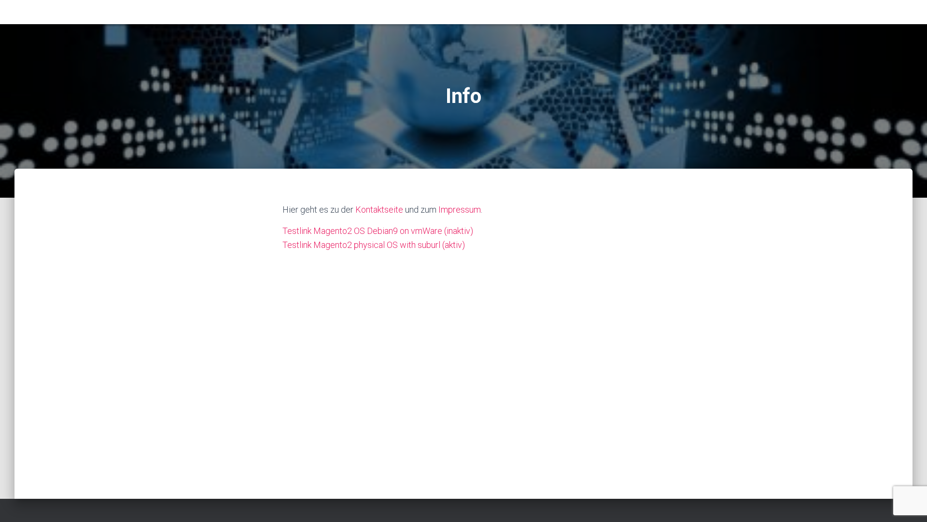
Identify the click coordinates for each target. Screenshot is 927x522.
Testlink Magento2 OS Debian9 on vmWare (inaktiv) (377, 231)
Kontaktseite (379, 209)
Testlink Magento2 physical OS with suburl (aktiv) (373, 245)
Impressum (459, 209)
